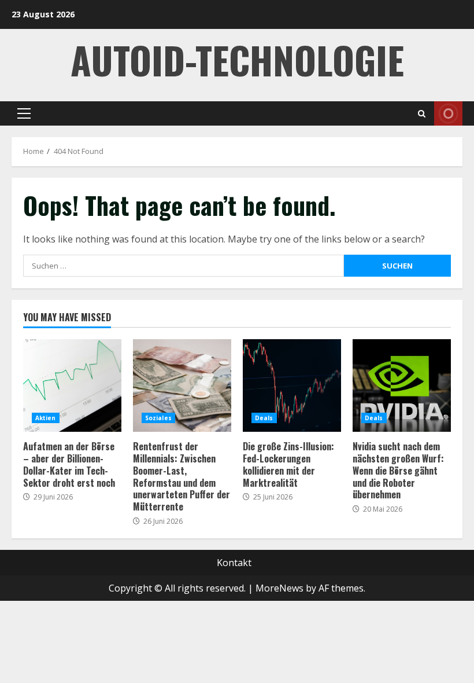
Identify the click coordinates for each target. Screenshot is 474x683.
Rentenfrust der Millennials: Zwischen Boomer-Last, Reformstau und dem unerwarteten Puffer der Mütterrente (182, 385)
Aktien (45, 418)
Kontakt (234, 562)
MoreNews (279, 588)
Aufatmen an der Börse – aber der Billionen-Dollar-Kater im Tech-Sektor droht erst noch (72, 385)
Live (448, 113)
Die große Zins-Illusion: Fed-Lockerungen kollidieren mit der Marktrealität (292, 385)
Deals (264, 418)
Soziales (158, 418)
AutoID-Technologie (237, 59)
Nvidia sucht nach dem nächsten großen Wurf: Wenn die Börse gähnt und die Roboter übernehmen (402, 385)
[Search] (421, 113)
